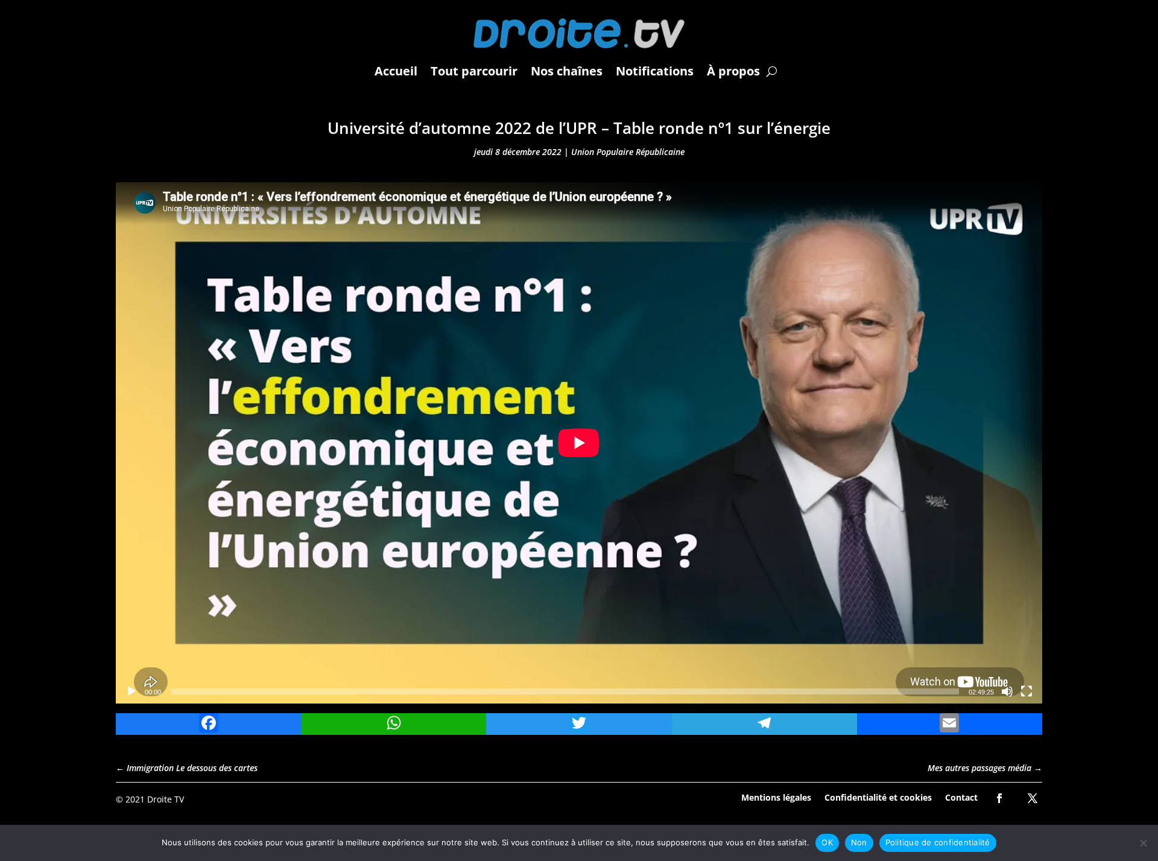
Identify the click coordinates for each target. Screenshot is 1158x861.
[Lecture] (131, 691)
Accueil (396, 71)
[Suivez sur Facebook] (999, 798)
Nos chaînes (567, 71)
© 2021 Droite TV (150, 799)
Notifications (655, 71)
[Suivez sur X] (1032, 798)
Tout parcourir (474, 71)
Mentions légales (776, 797)
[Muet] (1007, 691)
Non (859, 842)
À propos (733, 71)
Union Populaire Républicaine (628, 151)
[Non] (1143, 843)
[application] (579, 443)
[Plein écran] (1026, 691)
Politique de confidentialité (937, 842)
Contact (961, 797)
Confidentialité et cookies (878, 797)
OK (827, 842)
